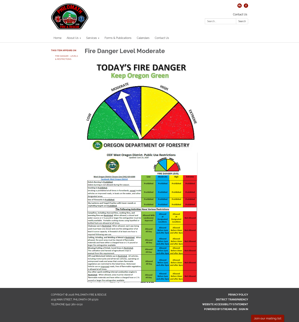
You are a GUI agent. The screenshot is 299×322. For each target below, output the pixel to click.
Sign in (243, 309)
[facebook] (246, 6)
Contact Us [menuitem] (162, 38)
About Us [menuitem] (73, 38)
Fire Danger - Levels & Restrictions (66, 57)
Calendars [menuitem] (143, 38)
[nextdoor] (239, 6)
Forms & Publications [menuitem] (118, 38)
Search (242, 21)
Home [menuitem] (57, 38)
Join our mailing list (267, 318)
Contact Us (240, 14)
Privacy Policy (238, 294)
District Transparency (232, 299)
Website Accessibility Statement (225, 304)
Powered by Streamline (220, 309)
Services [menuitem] (91, 38)
